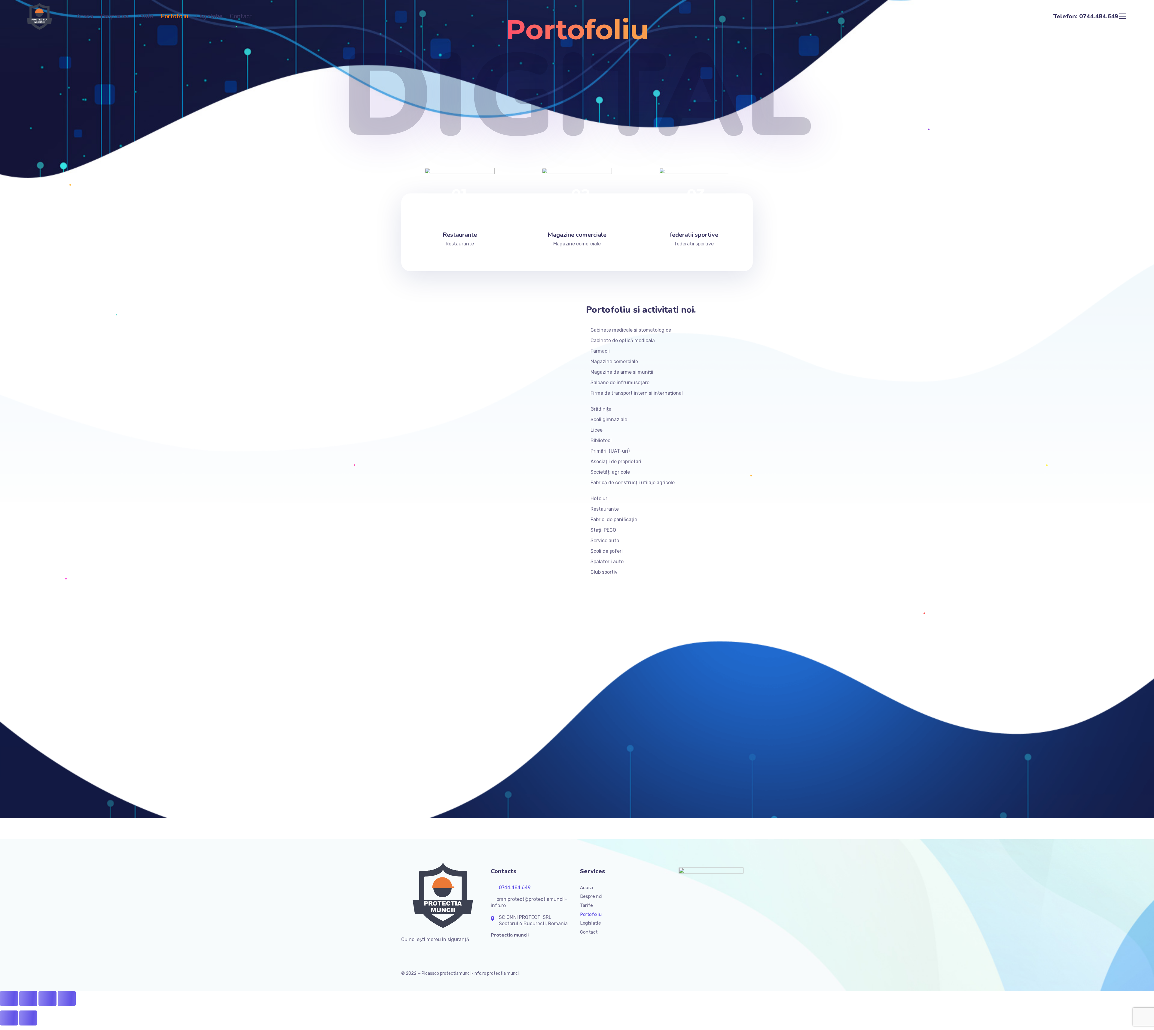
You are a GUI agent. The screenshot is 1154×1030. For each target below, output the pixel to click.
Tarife (145, 16)
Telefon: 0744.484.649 (1085, 16)
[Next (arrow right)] (28, 1017)
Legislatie (209, 16)
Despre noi (115, 16)
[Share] (28, 998)
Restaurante (460, 235)
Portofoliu (174, 16)
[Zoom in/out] (67, 998)
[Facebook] (403, 952)
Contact (241, 16)
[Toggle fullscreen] (47, 998)
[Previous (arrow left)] (9, 1017)
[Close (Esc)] (9, 998)
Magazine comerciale (577, 235)
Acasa (84, 16)
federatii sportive (694, 235)
